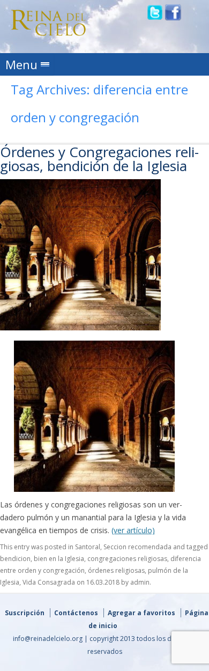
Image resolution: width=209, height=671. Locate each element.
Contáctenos (76, 612)
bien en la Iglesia (59, 558)
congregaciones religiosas (127, 558)
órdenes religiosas (116, 570)
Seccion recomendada (137, 546)
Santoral (87, 546)
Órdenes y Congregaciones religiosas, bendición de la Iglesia (99, 158)
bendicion (15, 558)
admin (140, 582)
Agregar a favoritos (141, 612)
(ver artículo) (133, 530)
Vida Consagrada (49, 582)
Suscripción (24, 612)
